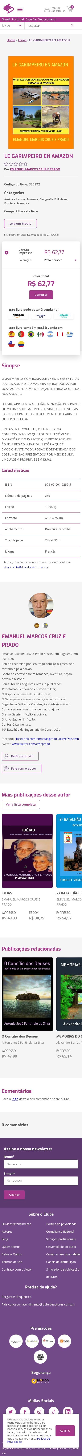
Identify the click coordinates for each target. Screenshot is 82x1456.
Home (11, 40)
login (15, 1099)
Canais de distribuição (61, 1262)
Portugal (17, 19)
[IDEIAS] (27, 851)
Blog (5, 1239)
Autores (7, 1232)
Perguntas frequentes (16, 1297)
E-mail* (9, 1173)
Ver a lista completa (21, 804)
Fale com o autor (23, 768)
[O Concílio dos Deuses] (27, 994)
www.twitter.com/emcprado (31, 744)
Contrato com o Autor (17, 1269)
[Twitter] (11, 1412)
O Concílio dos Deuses (20, 1036)
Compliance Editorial (60, 1232)
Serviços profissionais (61, 1239)
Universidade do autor (61, 1247)
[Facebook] (25, 1412)
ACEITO (65, 1431)
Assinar (14, 1195)
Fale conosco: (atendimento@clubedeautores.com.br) (38, 1304)
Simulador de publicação (62, 1273)
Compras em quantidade (63, 1254)
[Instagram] (39, 1412)
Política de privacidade (61, 1224)
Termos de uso (12, 1262)
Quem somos (11, 1247)
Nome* (9, 1156)
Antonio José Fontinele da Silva (23, 1042)
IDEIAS (7, 893)
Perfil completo (22, 756)
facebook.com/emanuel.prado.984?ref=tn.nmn (47, 739)
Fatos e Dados (12, 1254)
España (30, 19)
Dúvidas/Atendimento (16, 1224)
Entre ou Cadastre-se (58, 9)
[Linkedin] (68, 1412)
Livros (22, 40)
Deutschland (47, 19)
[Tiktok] (54, 1412)
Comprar (41, 295)
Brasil (6, 19)
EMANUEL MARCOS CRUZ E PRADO (35, 169)
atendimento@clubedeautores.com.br (26, 567)
